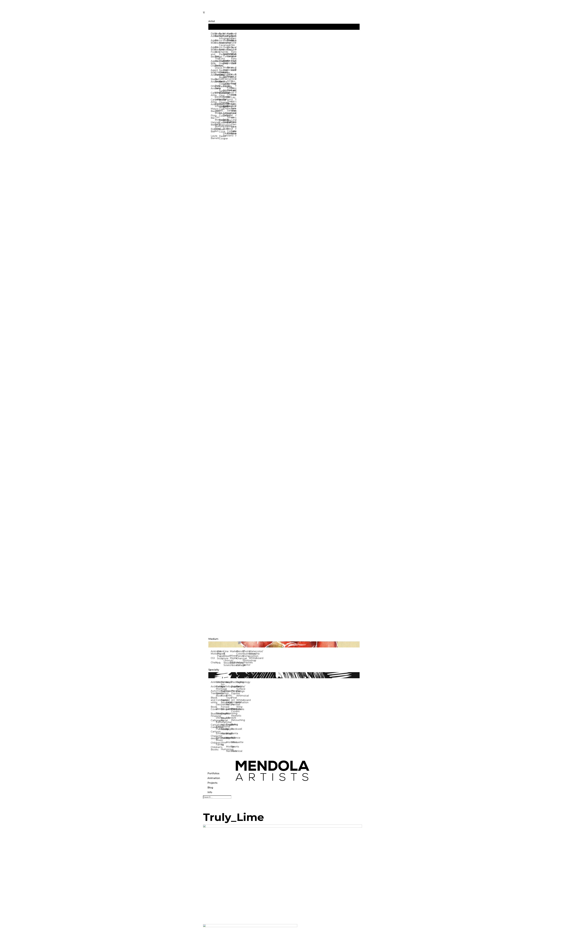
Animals (213, 682)
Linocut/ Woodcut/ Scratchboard (226, 663)
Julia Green (229, 75)
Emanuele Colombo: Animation (221, 122)
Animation (213, 778)
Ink (219, 662)
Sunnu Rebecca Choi (221, 93)
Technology (238, 682)
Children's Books (213, 748)
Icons (228, 682)
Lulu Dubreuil (225, 127)
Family (218, 744)
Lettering (228, 709)
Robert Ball (213, 130)
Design (218, 709)
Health (223, 729)
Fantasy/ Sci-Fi (223, 684)
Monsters (228, 742)
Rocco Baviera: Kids (217, 49)
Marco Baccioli (213, 110)
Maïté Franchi (229, 41)
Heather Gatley (229, 55)
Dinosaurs (218, 713)
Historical (223, 733)
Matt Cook (221, 130)
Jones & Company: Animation (233, 37)
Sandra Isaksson (229, 111)
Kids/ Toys (228, 696)
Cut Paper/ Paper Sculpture (220, 655)
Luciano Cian (221, 107)
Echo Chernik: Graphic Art (221, 62)
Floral (223, 695)
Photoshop (246, 660)
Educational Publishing (218, 727)
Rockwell (233, 729)
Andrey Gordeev (229, 62)
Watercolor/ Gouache (252, 652)
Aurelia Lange (233, 89)
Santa (233, 733)
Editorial (218, 722)
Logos (228, 729)
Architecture (213, 686)
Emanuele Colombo (221, 114)
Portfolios (213, 773)
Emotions (218, 733)
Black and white (213, 700)
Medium (213, 639)
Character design (213, 737)
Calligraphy (213, 720)
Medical (228, 737)
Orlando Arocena (213, 87)
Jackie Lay (233, 96)
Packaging (233, 682)
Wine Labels (238, 708)
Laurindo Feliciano (225, 134)
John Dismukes (225, 120)
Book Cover (213, 708)
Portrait (233, 704)
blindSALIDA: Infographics (217, 105)
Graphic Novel (223, 719)
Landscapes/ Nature (228, 703)
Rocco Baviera (217, 41)
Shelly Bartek (217, 34)
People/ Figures (233, 692)
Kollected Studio (233, 75)
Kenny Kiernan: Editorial (233, 61)
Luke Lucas (233, 132)
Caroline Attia (213, 94)
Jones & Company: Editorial (229, 130)
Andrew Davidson (225, 91)
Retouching (233, 720)
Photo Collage (239, 664)
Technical (233, 751)
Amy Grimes (229, 82)
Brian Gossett (229, 68)
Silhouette (233, 742)
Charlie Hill (229, 95)
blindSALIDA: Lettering (217, 98)
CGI (213, 658)
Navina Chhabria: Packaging (221, 84)
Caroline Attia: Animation (213, 102)
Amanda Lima (233, 118)
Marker (233, 651)
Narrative (228, 751)
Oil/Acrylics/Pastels (233, 662)
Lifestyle (228, 717)
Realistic (233, 715)
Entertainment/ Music (218, 739)
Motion (228, 746)
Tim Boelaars (217, 118)
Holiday (223, 738)
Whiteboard (252, 658)
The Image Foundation (229, 104)
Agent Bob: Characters (213, 63)
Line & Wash (226, 653)
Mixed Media (233, 656)
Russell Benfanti (217, 80)
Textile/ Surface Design (238, 689)
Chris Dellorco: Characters (225, 106)
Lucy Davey (225, 84)
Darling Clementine (225, 77)
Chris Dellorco (225, 98)
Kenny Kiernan (233, 53)
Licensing (228, 713)
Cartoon (213, 731)
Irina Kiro (233, 69)
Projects (212, 782)
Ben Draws (217, 66)
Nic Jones (233, 46)
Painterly (233, 686)
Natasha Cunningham (225, 55)
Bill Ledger (233, 102)
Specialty (213, 669)
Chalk (214, 662)
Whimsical (238, 695)
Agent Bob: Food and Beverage (213, 52)
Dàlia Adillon (213, 34)
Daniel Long (233, 125)
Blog (210, 787)
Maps (228, 733)
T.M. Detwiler (225, 114)
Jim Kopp (233, 82)
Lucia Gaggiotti (229, 48)
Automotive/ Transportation (213, 692)
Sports (233, 746)
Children (213, 742)
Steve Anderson (213, 80)
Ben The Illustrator (217, 58)
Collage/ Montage (218, 687)
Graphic (223, 713)
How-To (223, 743)
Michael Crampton (225, 34)
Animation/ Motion (214, 652)
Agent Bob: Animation (213, 72)
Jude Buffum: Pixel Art (217, 128)
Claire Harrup (229, 89)
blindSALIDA (217, 92)
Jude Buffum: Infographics (221, 36)
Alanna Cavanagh (221, 44)
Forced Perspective (223, 708)
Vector (246, 664)
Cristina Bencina (217, 73)
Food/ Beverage (223, 701)
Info (209, 792)
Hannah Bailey (213, 123)
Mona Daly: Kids (225, 70)
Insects (228, 691)
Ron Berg (217, 87)
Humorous (223, 749)
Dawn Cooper (221, 137)
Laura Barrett (213, 137)
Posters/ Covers (233, 710)
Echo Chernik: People (221, 52)
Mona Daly (225, 62)
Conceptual (218, 700)
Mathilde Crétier (225, 41)
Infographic (228, 686)
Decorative (218, 704)
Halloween (223, 724)
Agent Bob (213, 41)
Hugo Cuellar (225, 48)
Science (233, 737)
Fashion (223, 691)
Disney (218, 717)
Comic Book (218, 694)
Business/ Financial (213, 714)
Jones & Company (229, 119)
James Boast (217, 111)
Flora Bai (213, 116)
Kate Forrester (229, 34)
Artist (211, 21)
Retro (233, 724)
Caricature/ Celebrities (213, 726)
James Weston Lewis (233, 111)
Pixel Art (233, 698)
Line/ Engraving (228, 723)
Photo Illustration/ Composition (246, 653)
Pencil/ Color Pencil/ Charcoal (239, 655)
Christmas (218, 682)
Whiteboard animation (238, 701)
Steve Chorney (221, 101)
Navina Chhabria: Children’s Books (221, 74)
